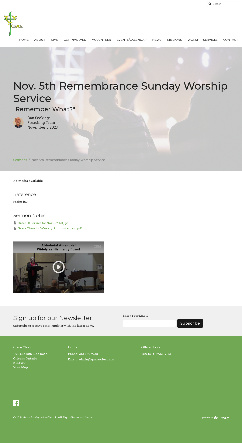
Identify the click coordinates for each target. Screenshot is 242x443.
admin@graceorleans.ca (96, 359)
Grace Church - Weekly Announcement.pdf (50, 228)
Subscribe (190, 323)
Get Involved (75, 39)
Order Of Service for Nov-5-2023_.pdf (44, 223)
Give (54, 39)
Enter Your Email (135, 315)
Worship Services (203, 39)
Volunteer (101, 39)
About (39, 39)
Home (24, 39)
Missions (174, 39)
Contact (230, 39)
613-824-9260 (88, 354)
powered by (213, 420)
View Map (20, 367)
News (156, 39)
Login (88, 417)
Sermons (20, 160)
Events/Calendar (132, 39)
